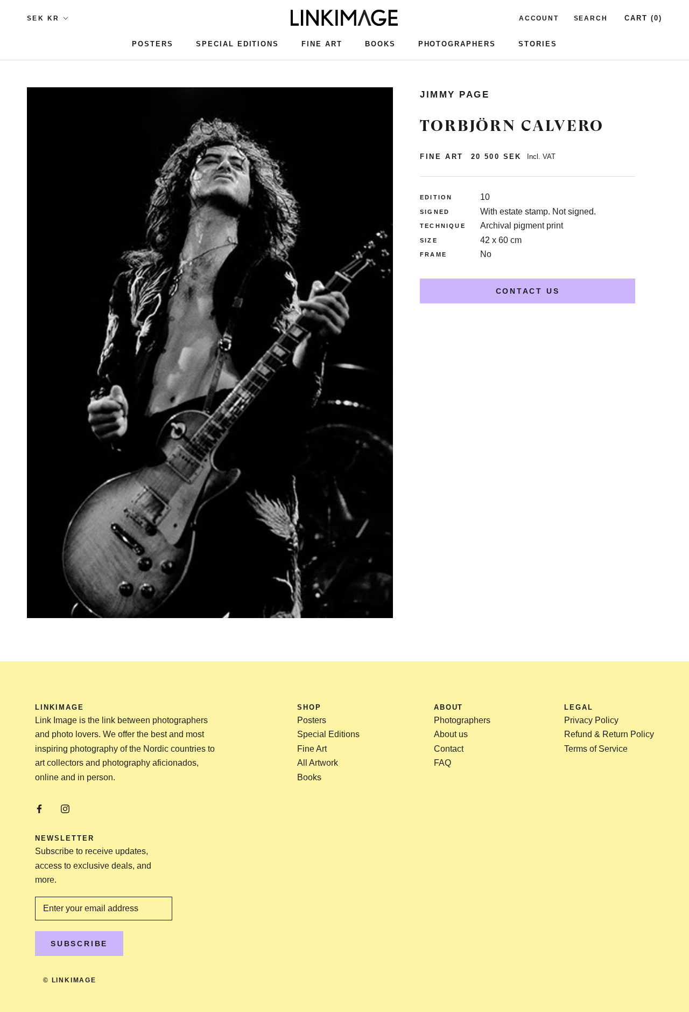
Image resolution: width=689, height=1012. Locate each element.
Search (591, 18)
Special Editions (237, 44)
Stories (537, 44)
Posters (152, 44)
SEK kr (43, 18)
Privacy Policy (591, 720)
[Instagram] (65, 808)
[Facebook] (39, 808)
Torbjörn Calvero (512, 125)
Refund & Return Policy (609, 734)
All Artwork (317, 762)
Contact (448, 748)
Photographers (457, 44)
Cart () (643, 18)
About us (451, 734)
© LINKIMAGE (69, 980)
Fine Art (321, 44)
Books (380, 44)
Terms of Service (596, 748)
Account (539, 18)
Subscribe (79, 943)
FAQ (442, 762)
